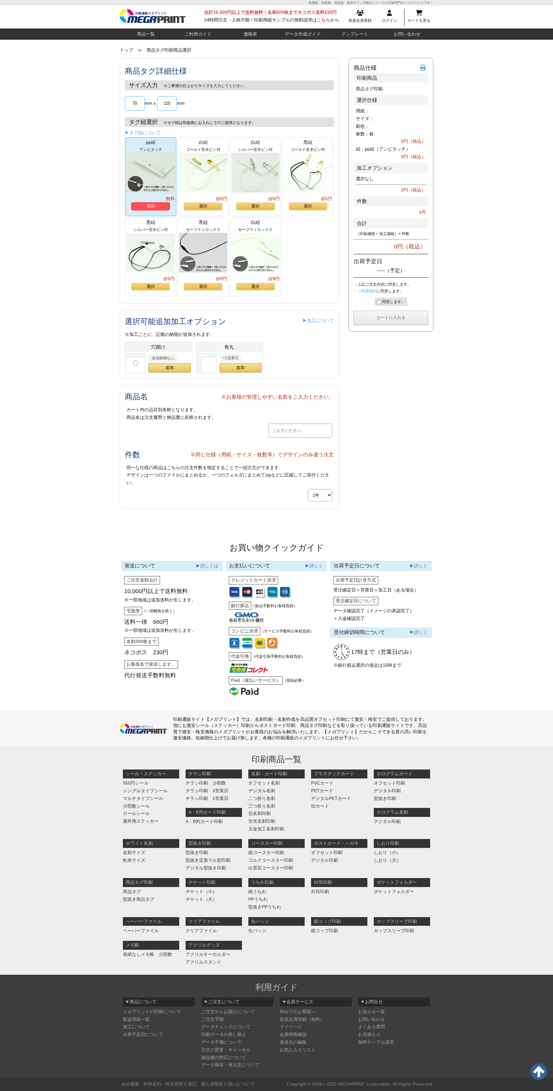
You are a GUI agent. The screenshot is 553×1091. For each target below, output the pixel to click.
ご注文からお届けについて (228, 1011)
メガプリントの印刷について (152, 1011)
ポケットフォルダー (394, 891)
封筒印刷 (320, 891)
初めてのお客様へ (298, 1011)
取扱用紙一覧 (136, 1019)
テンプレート (354, 34)
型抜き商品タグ (138, 899)
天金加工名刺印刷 (266, 828)
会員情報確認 (293, 1034)
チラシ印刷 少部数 (206, 783)
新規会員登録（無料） (302, 1019)
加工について (136, 1026)
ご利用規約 (367, 291)
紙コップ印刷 (324, 930)
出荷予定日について (143, 1034)
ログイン (389, 20)
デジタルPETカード (331, 798)
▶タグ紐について (143, 132)
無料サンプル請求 (376, 1042)
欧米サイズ (134, 860)
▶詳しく (314, 565)
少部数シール (136, 806)
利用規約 (152, 1084)
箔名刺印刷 (259, 813)
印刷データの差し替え (223, 1034)
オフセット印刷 (389, 783)
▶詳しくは (207, 565)
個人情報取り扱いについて (228, 1084)
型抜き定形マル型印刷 (208, 860)
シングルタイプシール (145, 790)
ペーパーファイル (141, 930)
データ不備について (221, 1042)
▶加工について (318, 320)
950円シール (135, 783)
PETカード (322, 790)
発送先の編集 (293, 1042)
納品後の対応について (223, 1057)
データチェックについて (226, 1026)
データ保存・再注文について (230, 1064)
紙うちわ (257, 891)
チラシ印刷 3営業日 (207, 790)
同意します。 (393, 301)
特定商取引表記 (181, 1084)
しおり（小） (387, 852)
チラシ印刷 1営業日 (207, 798)
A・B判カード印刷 (204, 821)
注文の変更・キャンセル (226, 1049)
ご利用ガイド (198, 34)
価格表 (250, 34)
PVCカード (322, 783)
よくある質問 (371, 1026)
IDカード (320, 806)
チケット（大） (201, 899)
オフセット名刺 (264, 783)
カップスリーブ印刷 (394, 930)
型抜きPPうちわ (264, 906)
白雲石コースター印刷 (270, 867)
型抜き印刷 (385, 798)
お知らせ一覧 (371, 1011)
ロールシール (136, 813)
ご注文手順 (212, 1019)
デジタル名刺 (261, 790)
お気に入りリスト (298, 1049)
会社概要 (130, 1084)
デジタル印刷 (387, 790)
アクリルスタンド (203, 962)
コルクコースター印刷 (270, 860)
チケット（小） (201, 891)
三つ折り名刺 (261, 806)
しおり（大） (387, 860)
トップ (126, 50)
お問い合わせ (407, 34)
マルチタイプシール (143, 798)
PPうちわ (258, 899)
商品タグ (132, 891)
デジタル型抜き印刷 (206, 867)
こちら (323, 19)
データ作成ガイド (303, 34)
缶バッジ (257, 930)
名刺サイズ (134, 852)
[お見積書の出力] (424, 68)
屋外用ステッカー (141, 821)
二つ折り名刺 (261, 798)
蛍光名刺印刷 (261, 821)
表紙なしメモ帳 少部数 (147, 954)
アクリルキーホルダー (208, 954)
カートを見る (418, 20)
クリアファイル (201, 930)
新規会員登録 (360, 20)
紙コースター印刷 (266, 852)
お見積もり (369, 1034)
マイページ (291, 1026)
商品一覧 (146, 34)
